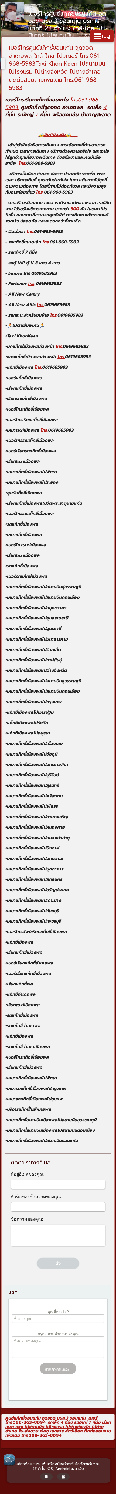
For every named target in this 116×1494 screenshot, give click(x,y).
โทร (39, 192)
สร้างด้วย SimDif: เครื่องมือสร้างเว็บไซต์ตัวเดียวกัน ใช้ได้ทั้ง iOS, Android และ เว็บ (58, 1466)
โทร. (22, 163)
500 (74, 209)
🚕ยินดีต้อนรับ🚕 (58, 134)
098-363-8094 (29, 1422)
